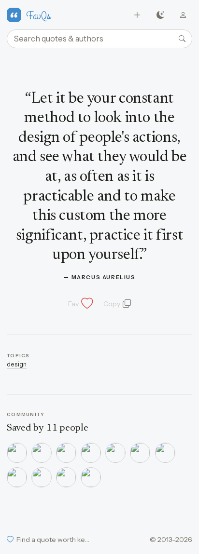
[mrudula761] (165, 453)
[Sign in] (183, 15)
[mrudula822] (140, 453)
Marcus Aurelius (103, 277)
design (17, 364)
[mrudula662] (41, 477)
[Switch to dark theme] (160, 15)
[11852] (17, 453)
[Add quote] (137, 15)
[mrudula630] (66, 477)
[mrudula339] (115, 453)
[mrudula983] (91, 453)
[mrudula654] (17, 477)
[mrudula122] (91, 477)
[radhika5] (66, 453)
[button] (80, 303)
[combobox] (99, 39)
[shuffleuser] (41, 453)
